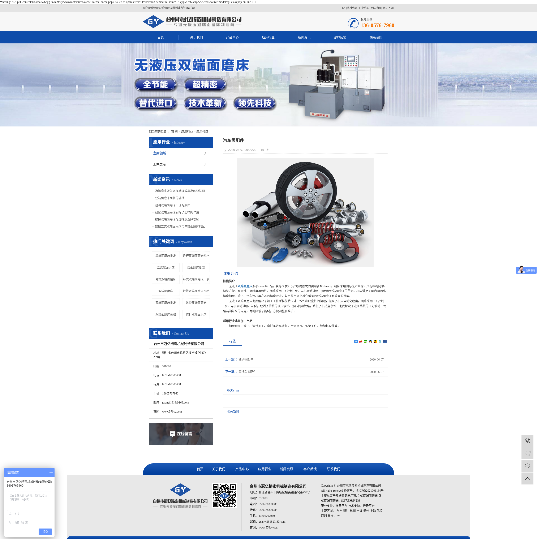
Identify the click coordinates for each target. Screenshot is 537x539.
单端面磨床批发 (165, 255)
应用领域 (202, 131)
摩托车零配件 (247, 371)
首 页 (174, 131)
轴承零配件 (246, 359)
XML (391, 8)
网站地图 (376, 8)
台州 (339, 510)
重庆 (331, 515)
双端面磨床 (165, 291)
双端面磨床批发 (165, 302)
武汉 (380, 510)
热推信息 (352, 8)
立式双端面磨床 (367, 495)
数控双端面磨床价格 (196, 291)
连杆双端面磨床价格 (196, 255)
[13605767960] (527, 441)
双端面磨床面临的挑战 (169, 198)
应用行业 (268, 37)
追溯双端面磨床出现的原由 (172, 205)
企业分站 (364, 8)
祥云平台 (341, 505)
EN (343, 8)
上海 (373, 510)
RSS (384, 8)
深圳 (324, 515)
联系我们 (376, 37)
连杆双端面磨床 (196, 314)
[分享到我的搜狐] (375, 341)
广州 (337, 515)
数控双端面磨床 (196, 302)
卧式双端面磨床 (165, 279)
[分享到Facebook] (385, 341)
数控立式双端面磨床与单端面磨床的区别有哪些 (182, 226)
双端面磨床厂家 (346, 495)
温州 (366, 510)
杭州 (353, 510)
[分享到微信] (366, 341)
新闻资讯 (304, 37)
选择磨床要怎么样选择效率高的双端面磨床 (182, 191)
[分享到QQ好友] (370, 341)
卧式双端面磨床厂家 (196, 279)
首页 (161, 37)
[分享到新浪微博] (361, 341)
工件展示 (159, 164)
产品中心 (232, 37)
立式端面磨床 (166, 267)
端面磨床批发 (196, 267)
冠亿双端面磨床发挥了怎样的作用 (177, 212)
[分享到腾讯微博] (380, 341)
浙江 (346, 510)
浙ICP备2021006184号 (370, 490)
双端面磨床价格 (165, 314)
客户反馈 (340, 37)
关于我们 (196, 37)
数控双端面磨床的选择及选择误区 (177, 219)
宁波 (359, 510)
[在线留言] (527, 466)
